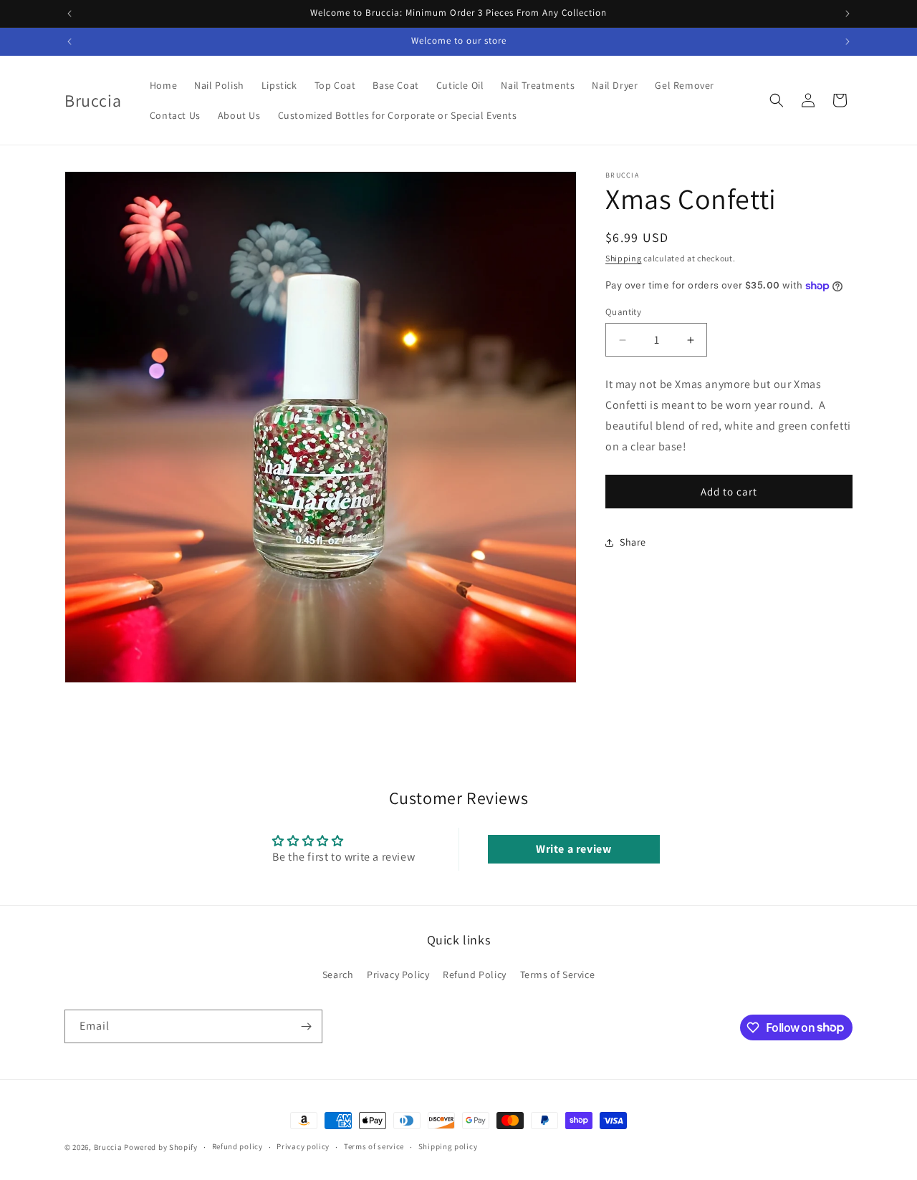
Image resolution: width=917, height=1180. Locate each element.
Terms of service (374, 1146)
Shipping (623, 258)
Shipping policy (448, 1146)
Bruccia (108, 1147)
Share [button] (633, 542)
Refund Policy (474, 974)
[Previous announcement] (69, 13)
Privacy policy (303, 1146)
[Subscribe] (306, 1026)
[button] (776, 100)
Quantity (623, 312)
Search (338, 974)
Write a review (573, 848)
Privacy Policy (398, 974)
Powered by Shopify (161, 1147)
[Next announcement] (847, 13)
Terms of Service (557, 974)
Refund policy (237, 1146)
